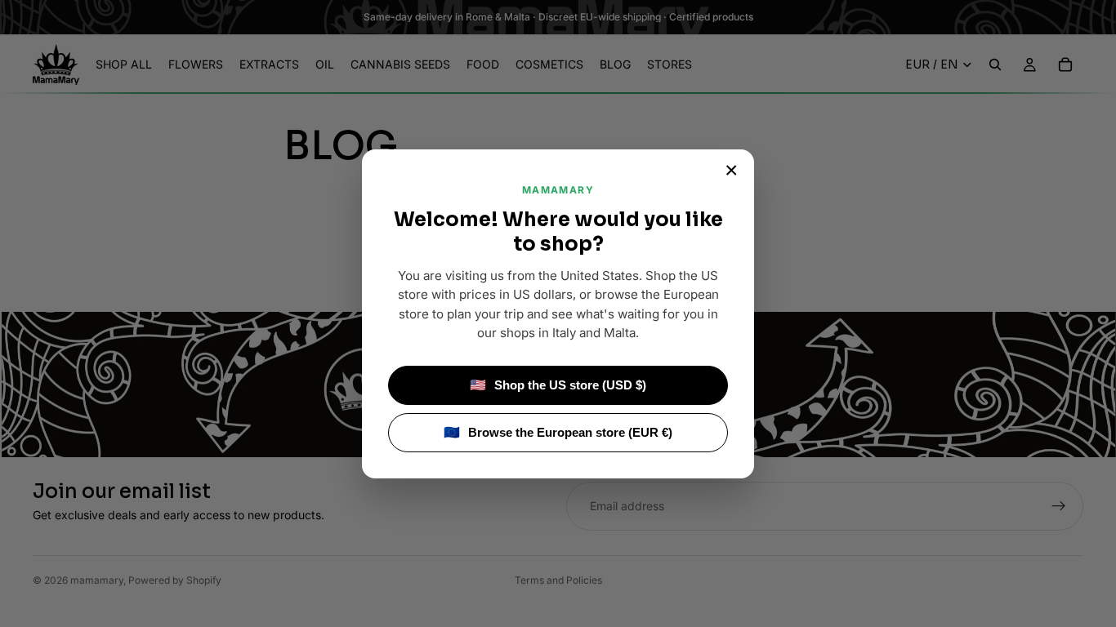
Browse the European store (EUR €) (558, 432)
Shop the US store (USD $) (558, 385)
